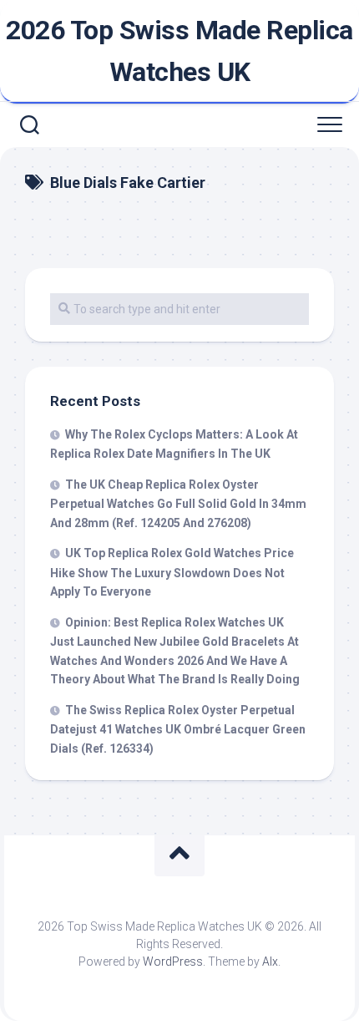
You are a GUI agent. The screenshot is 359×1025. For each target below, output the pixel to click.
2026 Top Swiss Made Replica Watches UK (179, 51)
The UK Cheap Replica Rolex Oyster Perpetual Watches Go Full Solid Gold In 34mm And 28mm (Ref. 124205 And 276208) (178, 504)
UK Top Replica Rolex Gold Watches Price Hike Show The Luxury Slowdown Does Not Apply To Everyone (172, 572)
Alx (270, 961)
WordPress (173, 961)
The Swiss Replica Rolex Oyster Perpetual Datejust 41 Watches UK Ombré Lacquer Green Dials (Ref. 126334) (178, 729)
